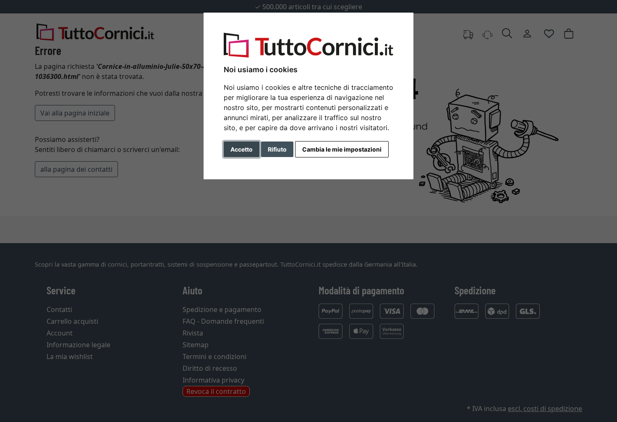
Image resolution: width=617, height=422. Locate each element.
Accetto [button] (241, 149)
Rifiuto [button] (277, 149)
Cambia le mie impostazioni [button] (342, 149)
